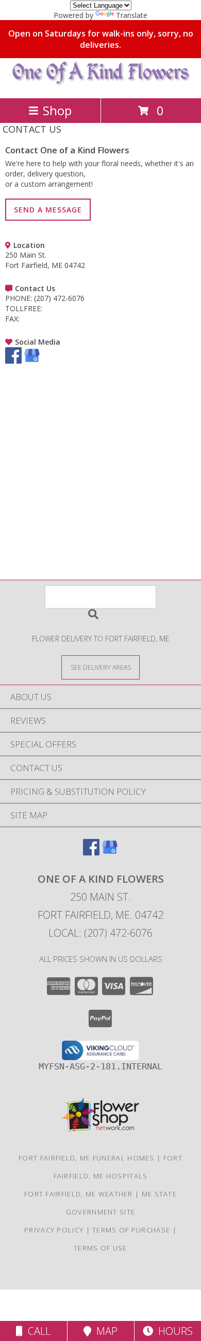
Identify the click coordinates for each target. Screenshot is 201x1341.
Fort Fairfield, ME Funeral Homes (87, 1158)
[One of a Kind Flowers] (100, 83)
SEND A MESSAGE (48, 209)
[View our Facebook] (13, 361)
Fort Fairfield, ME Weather (78, 1194)
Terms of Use (100, 1248)
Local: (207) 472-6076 (100, 933)
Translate (131, 15)
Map (104, 1331)
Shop (57, 110)
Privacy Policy (53, 1230)
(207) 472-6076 (59, 298)
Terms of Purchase (131, 1230)
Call (37, 1331)
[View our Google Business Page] (32, 361)
